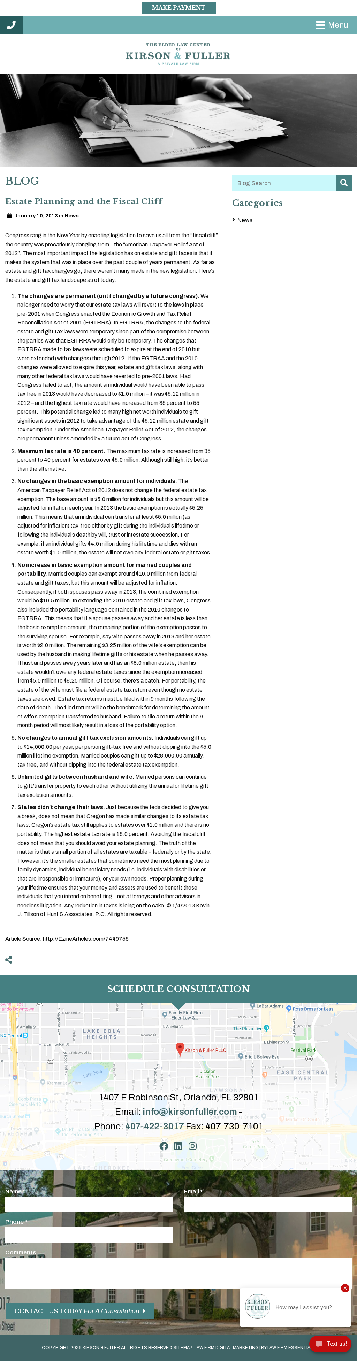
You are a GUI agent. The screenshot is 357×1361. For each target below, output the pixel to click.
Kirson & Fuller (101, 1347)
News (244, 220)
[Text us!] (330, 1346)
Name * (15, 1191)
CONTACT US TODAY (77, 1311)
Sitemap (182, 1347)
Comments (20, 1252)
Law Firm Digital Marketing (227, 1347)
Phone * (16, 1221)
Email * (193, 1191)
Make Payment (179, 7)
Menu (338, 25)
